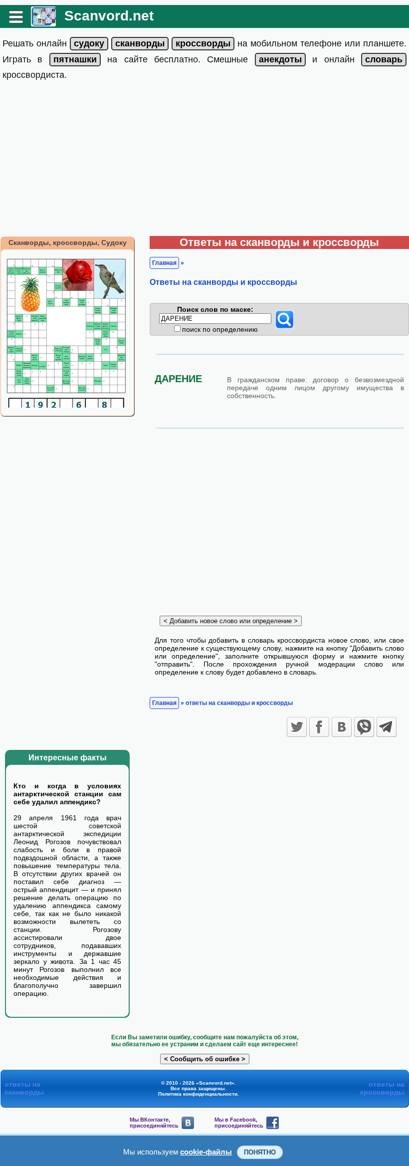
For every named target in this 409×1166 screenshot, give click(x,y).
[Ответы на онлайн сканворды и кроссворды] (43, 22)
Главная (164, 262)
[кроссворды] (203, 43)
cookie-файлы (206, 1152)
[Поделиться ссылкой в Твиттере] (297, 727)
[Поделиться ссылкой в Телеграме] (387, 727)
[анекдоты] (280, 59)
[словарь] (384, 59)
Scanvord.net (109, 15)
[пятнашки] (75, 59)
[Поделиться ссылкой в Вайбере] (364, 727)
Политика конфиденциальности (197, 1094)
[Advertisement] (204, 161)
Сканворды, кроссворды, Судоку (67, 242)
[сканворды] (140, 43)
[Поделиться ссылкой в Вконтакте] (342, 727)
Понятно (260, 1152)
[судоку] (89, 43)
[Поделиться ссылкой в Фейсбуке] (319, 727)
